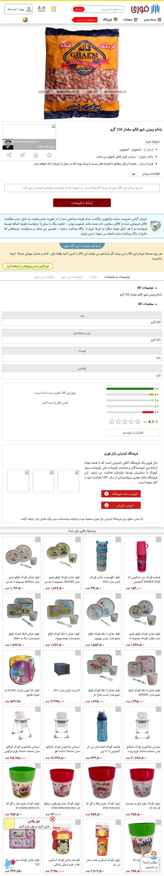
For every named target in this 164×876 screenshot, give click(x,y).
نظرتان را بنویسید (133, 432)
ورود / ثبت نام (16, 9)
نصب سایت (11, 19)
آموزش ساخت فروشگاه (125, 494)
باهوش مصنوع (87, 19)
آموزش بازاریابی (124, 505)
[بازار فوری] (145, 9)
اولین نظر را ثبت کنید (55, 402)
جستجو (79, 9)
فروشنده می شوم (71, 276)
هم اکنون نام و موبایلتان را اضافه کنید (28, 266)
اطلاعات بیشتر (145, 173)
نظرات (93, 276)
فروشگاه (107, 19)
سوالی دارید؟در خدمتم (150, 865)
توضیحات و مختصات (117, 276)
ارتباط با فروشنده (82, 202)
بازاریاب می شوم (44, 276)
